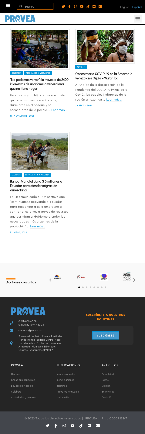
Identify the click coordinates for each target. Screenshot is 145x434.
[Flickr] (94, 6)
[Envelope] (100, 6)
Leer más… (59, 110)
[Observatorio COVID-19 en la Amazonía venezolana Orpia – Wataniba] (105, 46)
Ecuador (16, 175)
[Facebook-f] (69, 6)
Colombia (16, 73)
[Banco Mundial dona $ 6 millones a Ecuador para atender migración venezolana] (40, 151)
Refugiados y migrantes (38, 73)
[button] (8, 5)
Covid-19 (81, 67)
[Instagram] (75, 6)
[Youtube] (81, 6)
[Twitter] (63, 6)
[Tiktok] (88, 6)
